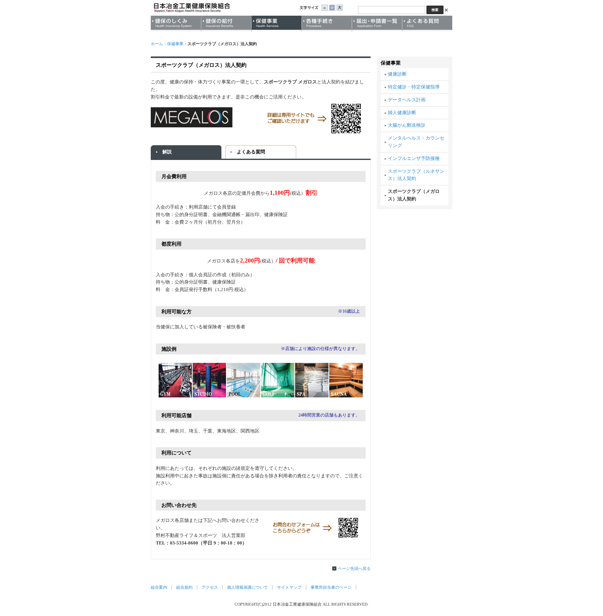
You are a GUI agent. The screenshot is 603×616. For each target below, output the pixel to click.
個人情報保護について (247, 587)
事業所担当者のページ (331, 587)
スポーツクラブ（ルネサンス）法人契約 (416, 175)
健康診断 (397, 74)
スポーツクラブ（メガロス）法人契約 (414, 195)
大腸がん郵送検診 (407, 125)
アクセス (210, 587)
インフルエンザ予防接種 (414, 158)
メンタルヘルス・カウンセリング (416, 141)
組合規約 (184, 587)
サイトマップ (289, 587)
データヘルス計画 (407, 99)
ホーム (157, 44)
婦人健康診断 (402, 112)
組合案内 (159, 587)
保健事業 (175, 44)
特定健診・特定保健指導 (414, 86)
